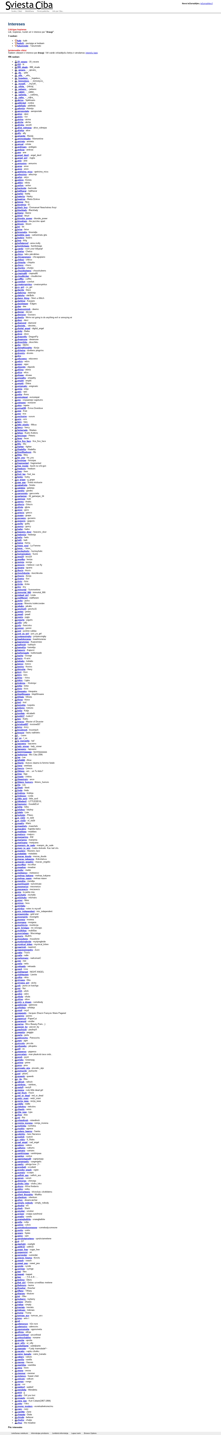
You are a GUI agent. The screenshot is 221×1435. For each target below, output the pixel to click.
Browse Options (90, 1433)
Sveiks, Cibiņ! (16, 11)
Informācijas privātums (40, 1433)
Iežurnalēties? (206, 3)
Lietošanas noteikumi (19, 1433)
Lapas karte (76, 1433)
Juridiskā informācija (60, 1433)
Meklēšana (29, 11)
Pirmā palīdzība (43, 11)
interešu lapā (92, 53)
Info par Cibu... (58, 11)
